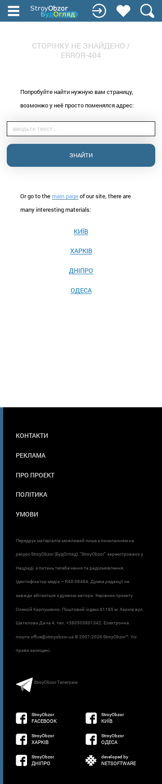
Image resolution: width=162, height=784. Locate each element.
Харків (81, 250)
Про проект (35, 475)
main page (65, 196)
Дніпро (81, 270)
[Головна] (55, 11)
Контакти (32, 435)
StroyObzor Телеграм (55, 682)
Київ (81, 231)
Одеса (81, 290)
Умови (27, 514)
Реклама (30, 455)
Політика (31, 494)
